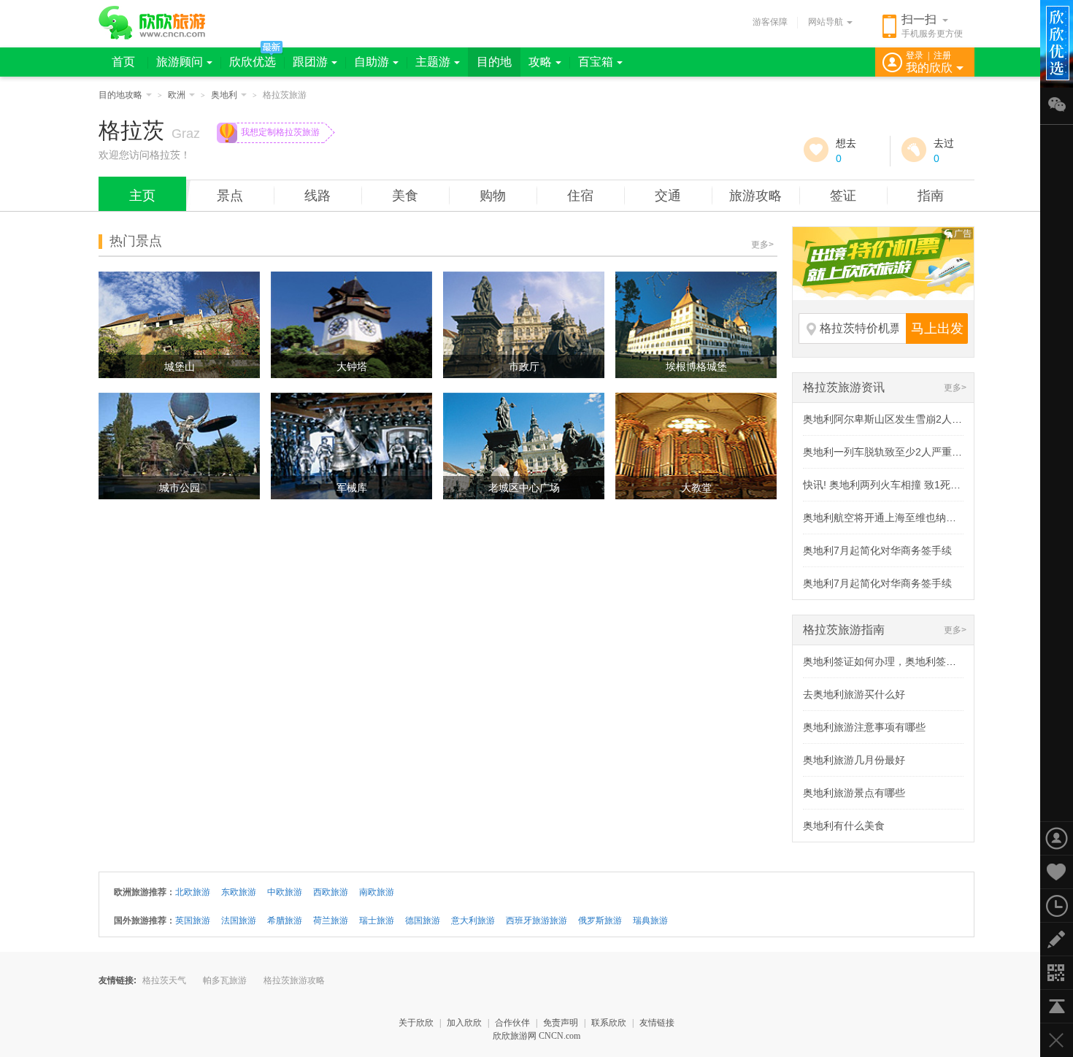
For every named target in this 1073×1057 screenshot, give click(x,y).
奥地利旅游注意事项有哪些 (864, 727)
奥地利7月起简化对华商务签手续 (877, 550)
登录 (914, 55)
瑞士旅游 (376, 920)
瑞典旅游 (650, 920)
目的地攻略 (120, 95)
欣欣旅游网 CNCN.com (536, 1036)
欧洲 (176, 95)
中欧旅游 (284, 892)
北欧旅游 (192, 892)
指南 (931, 195)
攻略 (540, 61)
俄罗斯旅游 (600, 920)
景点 (230, 195)
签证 (843, 195)
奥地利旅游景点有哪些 (854, 793)
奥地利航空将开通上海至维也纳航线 (884, 517)
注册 (942, 55)
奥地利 (224, 95)
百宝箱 (595, 61)
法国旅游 (238, 920)
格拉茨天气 (164, 980)
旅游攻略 (755, 195)
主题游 (432, 61)
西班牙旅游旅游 (536, 920)
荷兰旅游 (330, 920)
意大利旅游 (473, 920)
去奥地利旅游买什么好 (854, 694)
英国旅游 (192, 920)
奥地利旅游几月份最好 (854, 760)
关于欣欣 (416, 1023)
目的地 (494, 61)
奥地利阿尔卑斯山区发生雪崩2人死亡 (887, 419)
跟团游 (310, 61)
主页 (142, 195)
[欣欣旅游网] (152, 22)
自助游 (371, 61)
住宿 (580, 195)
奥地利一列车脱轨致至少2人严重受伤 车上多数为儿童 (925, 452)
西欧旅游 (330, 892)
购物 (493, 195)
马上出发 (937, 328)
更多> (762, 244)
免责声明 (560, 1023)
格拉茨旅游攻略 (294, 980)
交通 (668, 195)
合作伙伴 (512, 1023)
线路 (317, 195)
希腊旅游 (284, 920)
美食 (405, 195)
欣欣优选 (252, 61)
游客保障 (770, 22)
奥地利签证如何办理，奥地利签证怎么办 (895, 661)
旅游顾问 (179, 61)
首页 (123, 61)
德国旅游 (422, 920)
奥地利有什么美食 (844, 825)
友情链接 (656, 1023)
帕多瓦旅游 (225, 980)
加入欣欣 (464, 1023)
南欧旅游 (376, 892)
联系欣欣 (608, 1023)
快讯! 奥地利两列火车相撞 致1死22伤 (887, 485)
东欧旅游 (238, 892)
